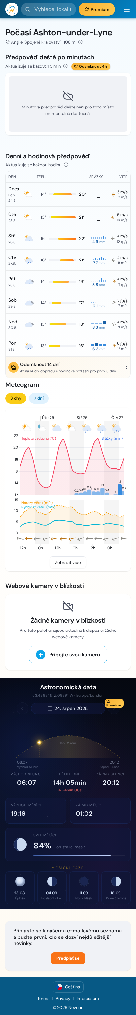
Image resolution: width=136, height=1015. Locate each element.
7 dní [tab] (39, 398)
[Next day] (114, 708)
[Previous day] (22, 708)
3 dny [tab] (15, 398)
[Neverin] (11, 9)
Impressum (88, 998)
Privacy (63, 998)
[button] (124, 9)
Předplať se (68, 958)
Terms (43, 998)
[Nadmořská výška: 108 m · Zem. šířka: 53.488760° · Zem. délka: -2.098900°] (80, 42)
